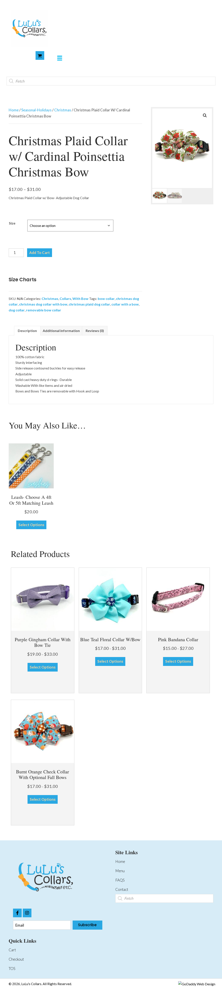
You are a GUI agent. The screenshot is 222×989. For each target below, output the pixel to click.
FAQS (120, 880)
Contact (121, 889)
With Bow (80, 298)
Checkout (16, 959)
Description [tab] (27, 331)
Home (14, 110)
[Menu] (59, 58)
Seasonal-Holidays (36, 110)
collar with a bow (125, 304)
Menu (120, 871)
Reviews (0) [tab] (95, 331)
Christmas (62, 110)
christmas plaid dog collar (89, 304)
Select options (31, 524)
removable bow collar (43, 310)
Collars (65, 298)
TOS (12, 968)
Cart (12, 950)
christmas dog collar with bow (43, 304)
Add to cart (39, 252)
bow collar (106, 298)
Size (12, 223)
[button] (205, 115)
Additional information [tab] (61, 331)
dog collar (17, 310)
